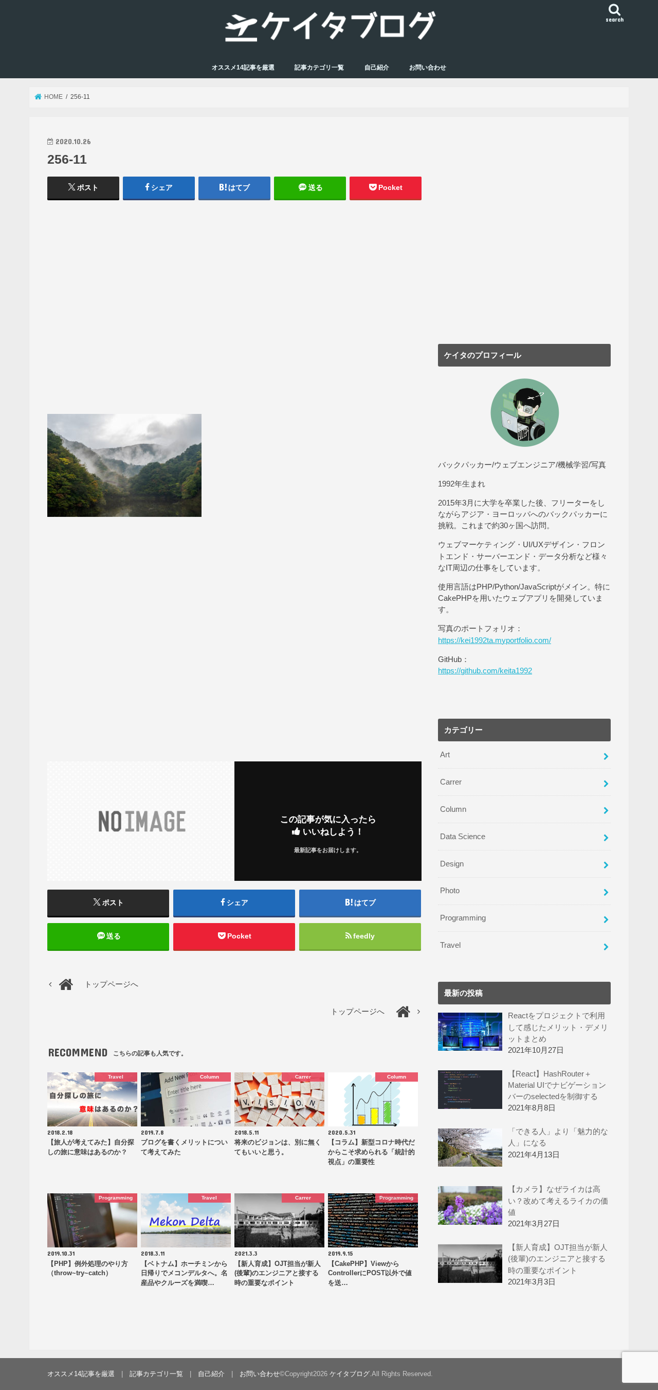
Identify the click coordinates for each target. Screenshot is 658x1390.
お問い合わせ (427, 67)
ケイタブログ (350, 1374)
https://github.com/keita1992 (485, 671)
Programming (463, 918)
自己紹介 (376, 67)
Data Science (462, 836)
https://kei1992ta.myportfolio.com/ (494, 640)
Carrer (451, 782)
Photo (450, 891)
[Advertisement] (234, 312)
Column (453, 809)
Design (452, 864)
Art (445, 755)
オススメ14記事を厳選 (243, 67)
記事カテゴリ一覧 (319, 67)
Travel (450, 945)
